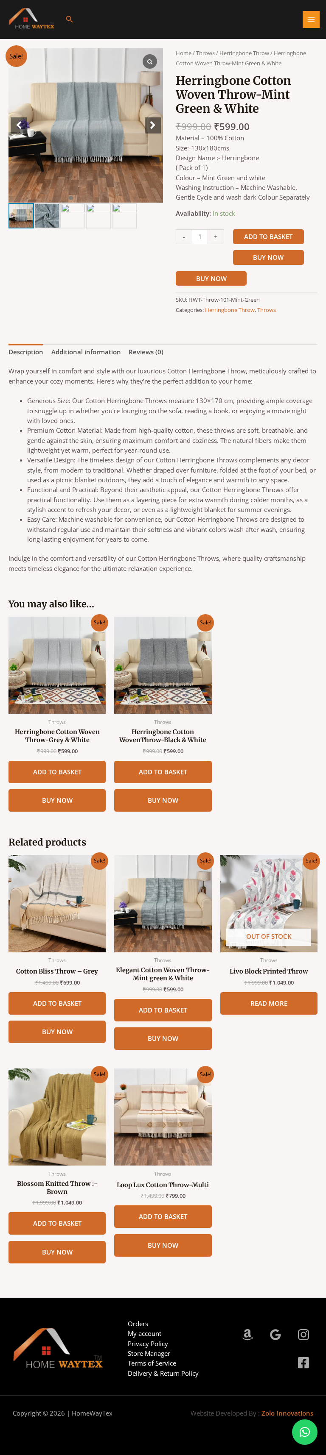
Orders (138, 1323)
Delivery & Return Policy (163, 1373)
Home (183, 53)
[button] (69, 19)
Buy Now (268, 257)
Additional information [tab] (86, 352)
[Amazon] (247, 1335)
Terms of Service (152, 1363)
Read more (268, 1003)
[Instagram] (303, 1335)
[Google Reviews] (275, 1335)
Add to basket (268, 236)
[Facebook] (303, 1363)
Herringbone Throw (244, 53)
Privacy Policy (148, 1343)
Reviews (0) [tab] (146, 352)
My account (144, 1333)
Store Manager (149, 1353)
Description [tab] (25, 352)
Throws (205, 53)
